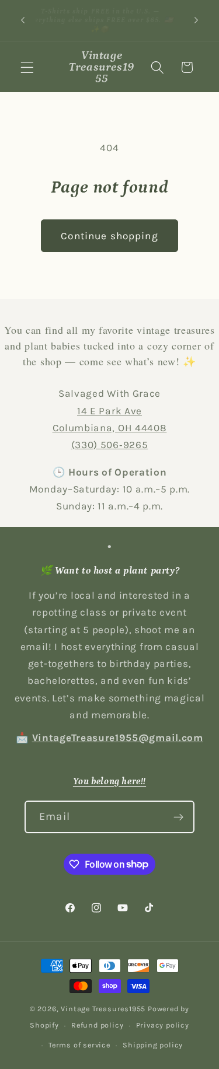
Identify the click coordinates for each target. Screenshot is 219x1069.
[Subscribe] (178, 817)
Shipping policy (153, 1044)
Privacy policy (162, 1025)
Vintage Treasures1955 (103, 1008)
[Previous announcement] (23, 20)
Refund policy (97, 1025)
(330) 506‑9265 (109, 444)
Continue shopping (109, 236)
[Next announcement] (196, 20)
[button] (27, 67)
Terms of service (79, 1044)
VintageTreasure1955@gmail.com (117, 737)
